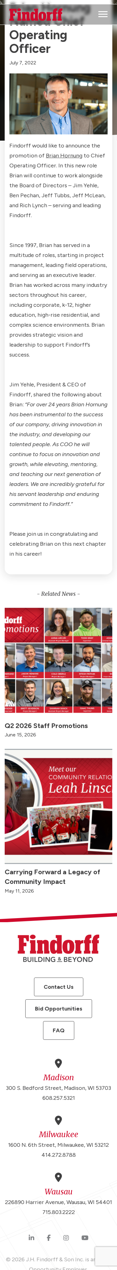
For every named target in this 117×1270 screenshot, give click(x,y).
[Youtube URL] (85, 1238)
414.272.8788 (58, 1154)
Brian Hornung (64, 155)
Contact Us (59, 986)
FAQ (59, 1030)
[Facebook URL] (49, 1238)
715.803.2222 (58, 1212)
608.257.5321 (58, 1098)
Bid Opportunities (58, 1008)
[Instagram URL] (66, 1238)
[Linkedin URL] (31, 1238)
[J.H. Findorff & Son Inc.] (35, 14)
